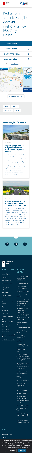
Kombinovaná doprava (22, 283)
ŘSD (6, 106)
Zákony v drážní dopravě (23, 380)
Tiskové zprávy (13, 44)
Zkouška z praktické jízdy (23, 327)
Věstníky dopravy (21, 377)
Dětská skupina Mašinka (8, 340)
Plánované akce (10, 49)
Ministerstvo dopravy (7, 3)
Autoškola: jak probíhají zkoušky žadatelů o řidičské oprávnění (23, 278)
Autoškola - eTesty (21, 341)
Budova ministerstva (7, 284)
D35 (17, 110)
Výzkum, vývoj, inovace (22, 390)
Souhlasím (22, 450)
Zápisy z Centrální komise (8, 307)
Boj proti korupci (6, 313)
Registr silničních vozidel (23, 291)
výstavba (8, 110)
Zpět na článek (16, 96)
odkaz (10, 445)
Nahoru (16, 238)
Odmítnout (12, 450)
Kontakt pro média (11, 54)
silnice (15, 106)
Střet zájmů (5, 310)
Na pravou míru (10, 59)
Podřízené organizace (7, 295)
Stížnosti (4, 298)
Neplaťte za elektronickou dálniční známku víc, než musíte (23, 420)
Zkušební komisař (21, 393)
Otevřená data (5, 292)
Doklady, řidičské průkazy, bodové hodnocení (21, 385)
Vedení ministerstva (7, 280)
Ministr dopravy (6, 274)
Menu (29, 3)
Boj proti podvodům (7, 316)
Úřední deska (5, 277)
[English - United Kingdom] (25, 4)
